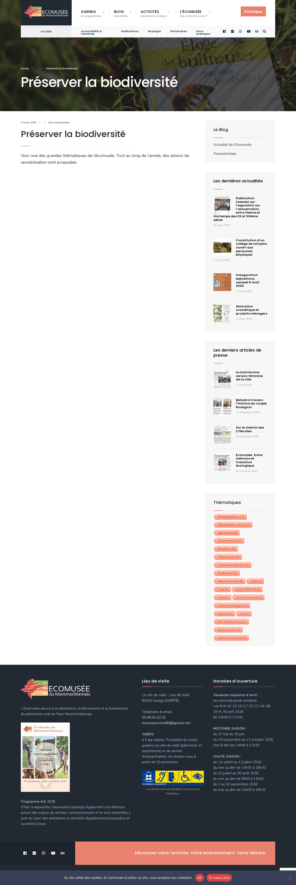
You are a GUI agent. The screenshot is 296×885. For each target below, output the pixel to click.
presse (223, 597)
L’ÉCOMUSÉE (193, 13)
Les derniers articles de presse (237, 352)
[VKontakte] (256, 32)
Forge (223, 589)
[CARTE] (172, 700)
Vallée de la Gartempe (232, 637)
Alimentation (231, 516)
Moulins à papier (229, 629)
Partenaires (178, 31)
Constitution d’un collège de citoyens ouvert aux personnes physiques (251, 247)
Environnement (230, 540)
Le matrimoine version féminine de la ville (249, 376)
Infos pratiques (203, 32)
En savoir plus (219, 877)
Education (225, 613)
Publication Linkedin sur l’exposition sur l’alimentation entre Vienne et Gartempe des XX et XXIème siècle (236, 209)
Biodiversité (227, 573)
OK (199, 877)
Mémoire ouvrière (230, 581)
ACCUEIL (46, 31)
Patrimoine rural (234, 525)
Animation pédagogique (232, 605)
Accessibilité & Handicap (91, 32)
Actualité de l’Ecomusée (232, 144)
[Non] (290, 878)
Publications (130, 31)
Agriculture (227, 532)
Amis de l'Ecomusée (249, 597)
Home (25, 68)
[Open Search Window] (264, 32)
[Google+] (232, 32)
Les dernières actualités (238, 181)
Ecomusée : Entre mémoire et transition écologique (249, 460)
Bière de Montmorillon (232, 621)
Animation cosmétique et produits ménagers (251, 310)
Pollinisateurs (228, 557)
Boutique (154, 31)
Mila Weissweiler (59, 122)
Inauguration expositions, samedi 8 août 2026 (247, 280)
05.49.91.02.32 (154, 717)
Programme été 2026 (38, 801)
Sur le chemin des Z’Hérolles (250, 429)
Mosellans (226, 549)
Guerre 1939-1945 (248, 589)
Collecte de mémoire (233, 565)
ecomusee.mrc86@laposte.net (166, 723)
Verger (255, 581)
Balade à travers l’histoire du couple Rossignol (251, 403)
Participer (253, 11)
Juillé (244, 613)
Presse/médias (224, 153)
